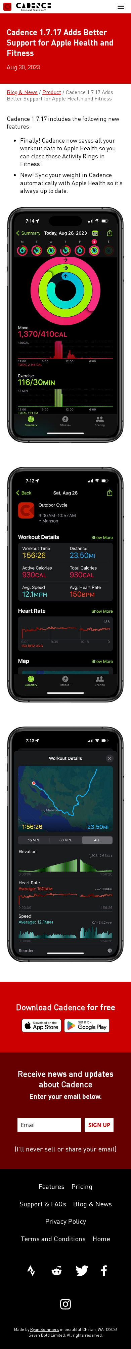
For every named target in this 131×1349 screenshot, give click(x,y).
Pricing (82, 1186)
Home (101, 1238)
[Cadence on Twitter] (82, 1271)
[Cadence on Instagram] (65, 1304)
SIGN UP (99, 1125)
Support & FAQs (42, 1204)
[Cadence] (27, 7)
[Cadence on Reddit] (57, 1271)
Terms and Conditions (53, 1238)
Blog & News (22, 92)
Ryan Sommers (44, 1329)
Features (51, 1186)
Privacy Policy (65, 1221)
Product (51, 92)
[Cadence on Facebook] (104, 1271)
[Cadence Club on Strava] (31, 1271)
